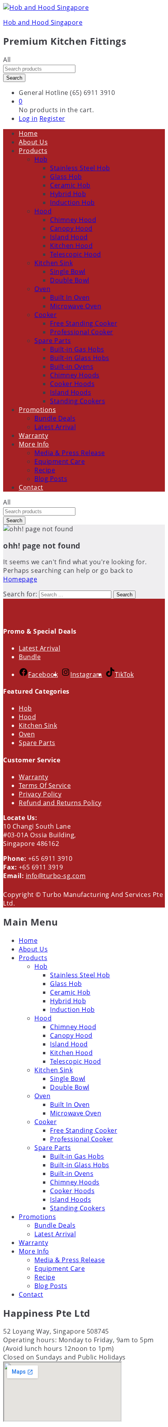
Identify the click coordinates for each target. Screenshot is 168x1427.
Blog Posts (50, 478)
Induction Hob (72, 202)
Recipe (44, 470)
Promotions (37, 1216)
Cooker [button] (45, 314)
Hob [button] (41, 159)
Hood (27, 717)
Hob (25, 708)
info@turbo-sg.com (56, 875)
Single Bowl (68, 271)
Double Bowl (69, 280)
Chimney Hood (73, 219)
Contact (31, 487)
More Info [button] (34, 444)
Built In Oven (70, 297)
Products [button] (33, 150)
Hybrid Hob (68, 194)
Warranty (33, 435)
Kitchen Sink (38, 725)
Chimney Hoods (75, 375)
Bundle (30, 656)
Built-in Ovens (71, 366)
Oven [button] (42, 288)
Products (33, 957)
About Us (33, 142)
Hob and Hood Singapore (42, 22)
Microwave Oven (75, 306)
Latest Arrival (55, 427)
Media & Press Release (69, 452)
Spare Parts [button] (52, 340)
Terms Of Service (45, 785)
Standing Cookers (77, 401)
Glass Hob (66, 176)
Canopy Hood (71, 228)
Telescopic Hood (75, 254)
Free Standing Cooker (83, 323)
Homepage (20, 579)
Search (14, 78)
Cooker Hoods (72, 383)
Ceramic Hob (70, 185)
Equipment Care (59, 461)
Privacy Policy (40, 794)
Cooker (45, 1121)
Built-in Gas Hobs (77, 349)
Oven (27, 734)
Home (28, 133)
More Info (34, 1251)
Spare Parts (37, 742)
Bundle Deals (54, 418)
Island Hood (69, 237)
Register (52, 118)
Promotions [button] (37, 409)
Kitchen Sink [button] (53, 263)
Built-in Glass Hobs (79, 358)
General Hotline (43, 92)
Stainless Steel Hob (80, 168)
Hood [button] (43, 211)
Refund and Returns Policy (60, 802)
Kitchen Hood (71, 245)
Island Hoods (70, 392)
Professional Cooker (81, 332)
